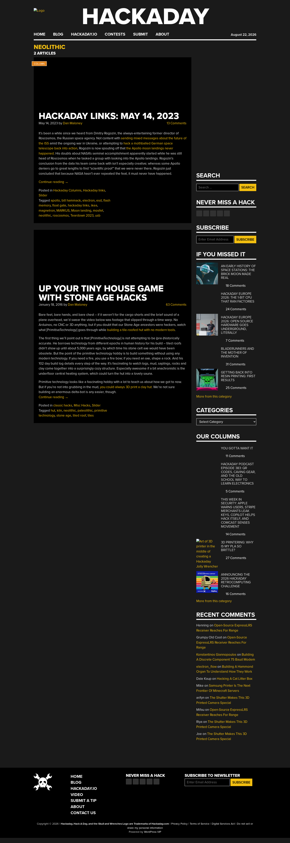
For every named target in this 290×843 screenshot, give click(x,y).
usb (97, 215)
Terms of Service (200, 823)
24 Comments (235, 309)
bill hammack (71, 200)
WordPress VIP (152, 832)
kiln (59, 410)
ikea (94, 205)
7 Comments (234, 341)
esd (99, 200)
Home (39, 34)
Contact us (227, 213)
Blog (58, 34)
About (162, 34)
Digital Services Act (223, 823)
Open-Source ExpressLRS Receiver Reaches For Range (221, 642)
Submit (140, 34)
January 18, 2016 (51, 305)
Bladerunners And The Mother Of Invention (237, 352)
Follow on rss (220, 213)
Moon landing (81, 210)
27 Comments (235, 558)
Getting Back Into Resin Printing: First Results (238, 376)
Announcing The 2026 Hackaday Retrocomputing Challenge (236, 580)
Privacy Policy (179, 823)
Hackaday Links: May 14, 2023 (109, 116)
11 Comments (235, 456)
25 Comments (235, 388)
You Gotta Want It (237, 448)
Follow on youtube (213, 213)
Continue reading (53, 182)
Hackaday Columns (67, 190)
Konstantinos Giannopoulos (216, 655)
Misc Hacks (82, 405)
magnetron (47, 210)
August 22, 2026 (243, 35)
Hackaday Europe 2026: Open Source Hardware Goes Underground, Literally (237, 325)
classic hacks (62, 405)
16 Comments (235, 594)
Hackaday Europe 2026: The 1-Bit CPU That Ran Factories (237, 298)
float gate (59, 205)
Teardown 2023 (82, 215)
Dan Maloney (72, 123)
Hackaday (145, 17)
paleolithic (85, 410)
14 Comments (235, 534)
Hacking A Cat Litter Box (234, 679)
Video (77, 794)
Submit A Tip (83, 800)
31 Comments (235, 364)
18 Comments (235, 286)
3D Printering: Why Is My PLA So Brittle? (237, 546)
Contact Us (83, 812)
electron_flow (206, 667)
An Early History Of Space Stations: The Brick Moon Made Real (238, 272)
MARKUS (63, 210)
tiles (91, 415)
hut (53, 410)
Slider (43, 195)
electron (88, 200)
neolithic (45, 215)
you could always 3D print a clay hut (126, 387)
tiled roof (79, 415)
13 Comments (176, 123)
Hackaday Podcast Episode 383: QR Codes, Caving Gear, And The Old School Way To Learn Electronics (238, 474)
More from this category (214, 396)
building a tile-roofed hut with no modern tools (141, 330)
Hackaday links (94, 190)
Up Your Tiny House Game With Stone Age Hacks (101, 293)
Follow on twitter (206, 213)
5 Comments (234, 491)
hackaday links (78, 205)
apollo (55, 200)
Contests (115, 34)
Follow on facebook (199, 213)
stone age (63, 415)
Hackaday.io (84, 34)
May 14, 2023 (48, 123)
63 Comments (175, 305)
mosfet (98, 210)
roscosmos (61, 215)
